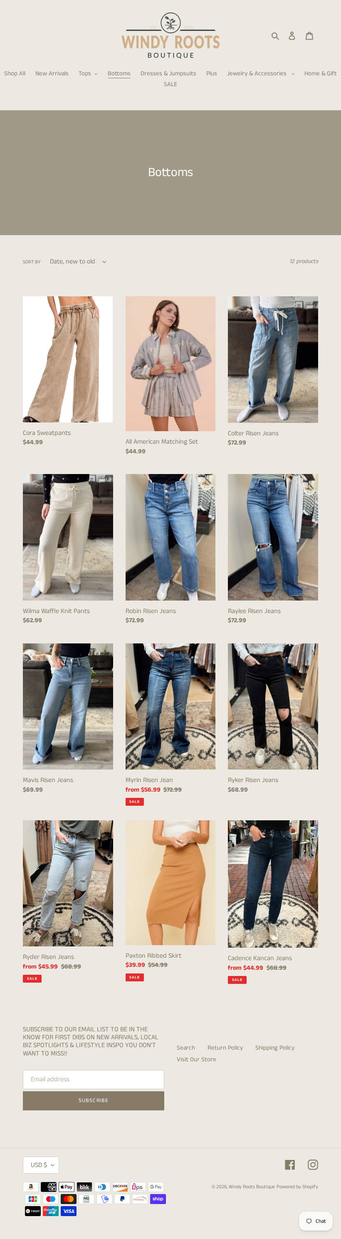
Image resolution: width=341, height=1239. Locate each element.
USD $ (39, 1165)
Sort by (32, 262)
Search (186, 1047)
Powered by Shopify (297, 1186)
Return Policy (225, 1047)
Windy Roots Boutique (252, 1186)
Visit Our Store (196, 1059)
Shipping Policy (274, 1047)
